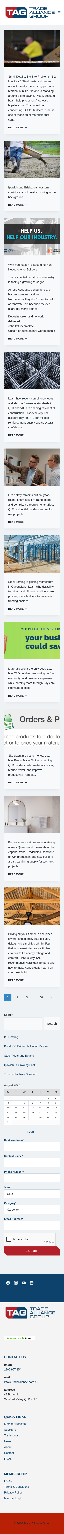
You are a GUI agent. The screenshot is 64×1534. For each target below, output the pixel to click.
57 (41, 997)
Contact (9, 1453)
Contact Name (13, 1156)
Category (10, 1203)
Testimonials (12, 1435)
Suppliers (10, 1429)
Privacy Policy (13, 1492)
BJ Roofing (11, 1037)
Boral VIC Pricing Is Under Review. (26, 1046)
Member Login (13, 1498)
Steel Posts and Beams (19, 1055)
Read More (17, 127)
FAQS (8, 1458)
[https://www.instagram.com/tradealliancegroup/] (16, 1283)
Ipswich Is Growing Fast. (20, 1065)
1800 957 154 (12, 1369)
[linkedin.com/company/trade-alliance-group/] (32, 1283)
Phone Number (14, 1171)
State (8, 1187)
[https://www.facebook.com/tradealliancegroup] (8, 1283)
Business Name (14, 1140)
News (7, 1441)
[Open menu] (59, 12)
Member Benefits (15, 1424)
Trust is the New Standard (20, 1074)
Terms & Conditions (16, 1486)
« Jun (30, 1131)
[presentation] (32, 48)
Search (8, 1014)
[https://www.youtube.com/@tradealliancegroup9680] (24, 1283)
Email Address (13, 1218)
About (7, 1447)
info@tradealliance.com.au (21, 1382)
